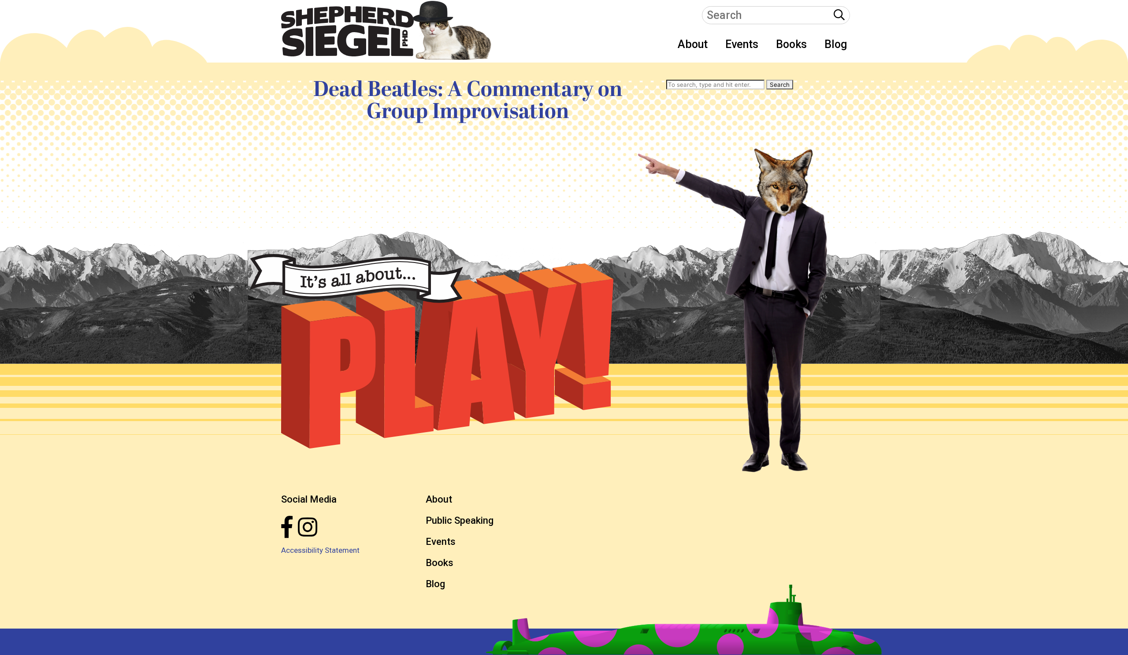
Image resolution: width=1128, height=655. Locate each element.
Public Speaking (460, 520)
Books (791, 44)
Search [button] (780, 84)
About (693, 44)
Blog (835, 44)
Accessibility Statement (320, 550)
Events (741, 44)
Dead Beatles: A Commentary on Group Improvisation (467, 101)
